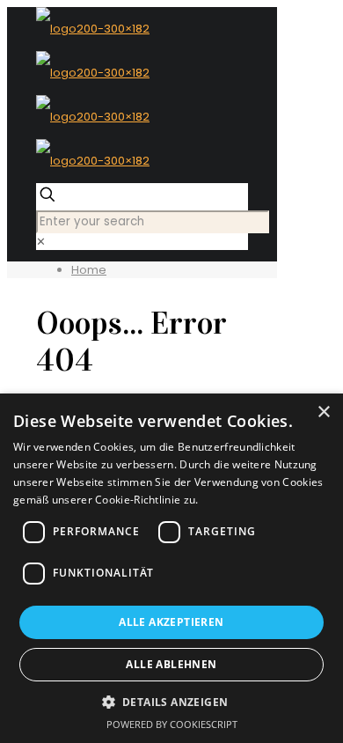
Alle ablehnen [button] (171, 664)
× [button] (323, 412)
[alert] (171, 568)
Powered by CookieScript (171, 724)
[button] (172, 701)
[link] (41, 241)
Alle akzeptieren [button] (171, 621)
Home (88, 269)
